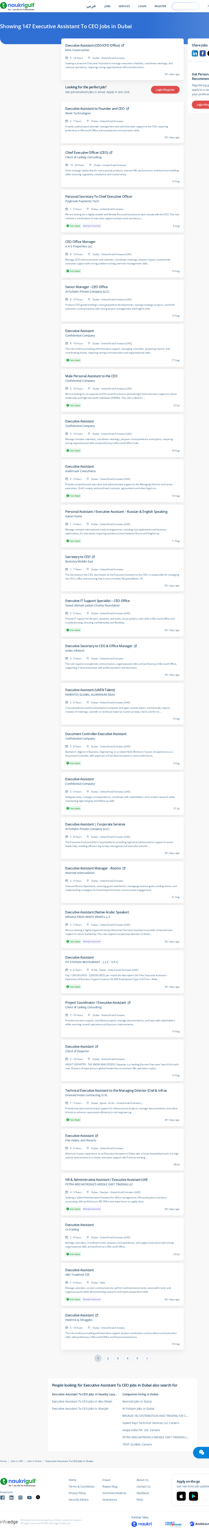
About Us (143, 1480)
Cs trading (72, 1229)
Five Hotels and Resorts (80, 1140)
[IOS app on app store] (181, 1496)
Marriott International (79, 873)
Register (160, 6)
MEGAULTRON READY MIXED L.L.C (87, 917)
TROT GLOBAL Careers (137, 1444)
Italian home (73, 516)
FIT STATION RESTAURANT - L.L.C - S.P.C (91, 962)
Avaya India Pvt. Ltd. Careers (141, 1430)
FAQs (140, 1499)
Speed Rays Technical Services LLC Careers (150, 1423)
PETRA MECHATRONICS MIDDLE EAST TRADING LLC (99, 1184)
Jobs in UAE (17, 1461)
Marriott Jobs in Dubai (137, 1401)
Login (142, 6)
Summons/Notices (114, 1493)
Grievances (109, 1499)
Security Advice (79, 1499)
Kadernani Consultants (80, 471)
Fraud (106, 1480)
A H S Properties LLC (78, 246)
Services (124, 6)
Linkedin (195, 53)
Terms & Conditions (81, 1486)
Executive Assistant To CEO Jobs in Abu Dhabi (82, 1401)
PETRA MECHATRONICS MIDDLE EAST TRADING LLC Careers (157, 1437)
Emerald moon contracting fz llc (86, 1095)
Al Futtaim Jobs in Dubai (138, 1408)
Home (3, 1461)
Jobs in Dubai (34, 1461)
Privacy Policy (77, 1493)
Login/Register (165, 90)
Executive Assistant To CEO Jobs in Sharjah (80, 1408)
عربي (91, 6)
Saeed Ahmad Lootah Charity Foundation (92, 605)
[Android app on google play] (193, 1496)
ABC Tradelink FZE (77, 1275)
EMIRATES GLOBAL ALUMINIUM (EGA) (90, 694)
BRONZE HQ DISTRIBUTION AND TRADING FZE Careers (157, 1416)
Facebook (203, 53)
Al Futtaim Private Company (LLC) (87, 291)
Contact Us (144, 1486)
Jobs (107, 6)
